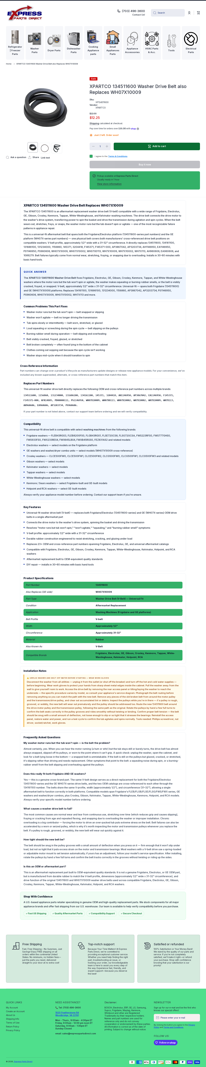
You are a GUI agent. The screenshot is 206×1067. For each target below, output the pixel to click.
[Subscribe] (196, 1017)
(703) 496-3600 (133, 11)
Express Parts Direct (23, 1061)
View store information (109, 184)
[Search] (153, 13)
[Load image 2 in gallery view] (45, 148)
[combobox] (168, 13)
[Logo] (25, 13)
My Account (12, 1007)
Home (8, 64)
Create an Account (15, 1011)
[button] (198, 12)
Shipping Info (12, 1019)
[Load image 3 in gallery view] (57, 148)
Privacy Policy (13, 1030)
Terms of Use (12, 1022)
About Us (10, 1015)
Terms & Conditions (117, 156)
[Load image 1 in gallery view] (33, 147)
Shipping (94, 123)
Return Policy (12, 1026)
